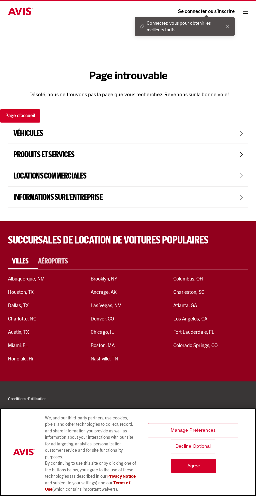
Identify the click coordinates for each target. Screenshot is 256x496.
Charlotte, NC (22, 319)
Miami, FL (18, 345)
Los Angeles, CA (190, 319)
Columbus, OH (188, 279)
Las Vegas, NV (106, 305)
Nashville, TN (104, 359)
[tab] (23, 261)
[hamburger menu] (245, 11)
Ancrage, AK (104, 292)
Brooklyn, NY (104, 279)
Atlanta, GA (185, 305)
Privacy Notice (121, 476)
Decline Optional (193, 446)
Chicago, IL (102, 332)
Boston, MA (103, 345)
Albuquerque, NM (26, 279)
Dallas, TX (18, 305)
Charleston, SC (188, 292)
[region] (128, 452)
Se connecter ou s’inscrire (206, 11)
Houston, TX (21, 292)
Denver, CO (102, 319)
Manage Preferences (193, 430)
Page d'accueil (20, 116)
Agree (193, 465)
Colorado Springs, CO (195, 345)
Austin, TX (18, 332)
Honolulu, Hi (20, 359)
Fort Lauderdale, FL (193, 332)
